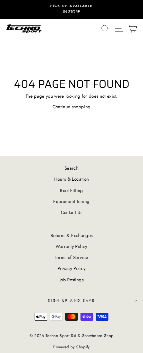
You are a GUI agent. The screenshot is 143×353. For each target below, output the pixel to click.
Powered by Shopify (71, 347)
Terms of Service (71, 257)
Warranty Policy (71, 246)
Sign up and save (71, 300)
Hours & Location (71, 179)
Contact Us (71, 212)
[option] (71, 9)
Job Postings (71, 279)
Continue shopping (72, 106)
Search (71, 168)
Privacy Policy (72, 268)
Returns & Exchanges (71, 235)
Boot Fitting (71, 190)
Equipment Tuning (71, 201)
